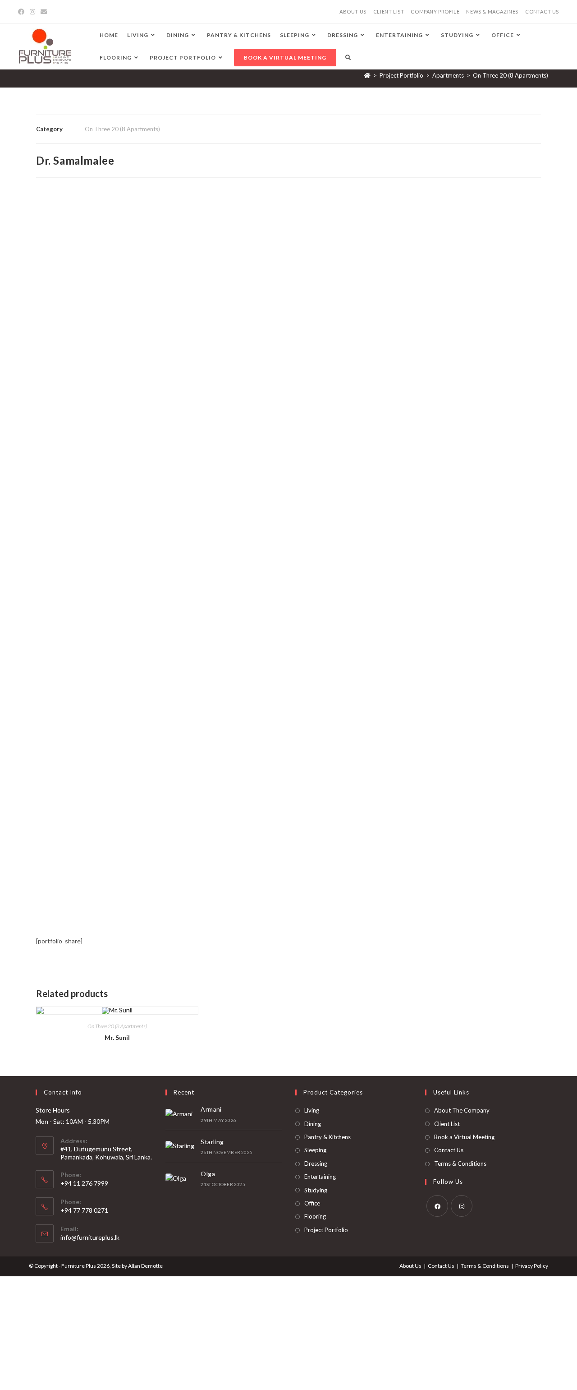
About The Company (462, 1110)
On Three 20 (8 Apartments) (510, 75)
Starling (212, 1141)
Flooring (315, 1216)
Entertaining (320, 1176)
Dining (312, 1123)
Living (311, 1110)
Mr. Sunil (117, 1037)
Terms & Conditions (460, 1163)
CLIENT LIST (388, 11)
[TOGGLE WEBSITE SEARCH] (348, 57)
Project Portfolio (326, 1229)
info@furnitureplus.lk (89, 1237)
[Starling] (180, 1146)
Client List (447, 1123)
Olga (208, 1174)
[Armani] (180, 1113)
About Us (410, 1265)
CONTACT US (542, 11)
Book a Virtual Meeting (464, 1137)
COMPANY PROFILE (435, 11)
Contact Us (448, 1150)
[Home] (367, 75)
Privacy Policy (531, 1265)
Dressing (315, 1163)
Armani (211, 1109)
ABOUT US (352, 11)
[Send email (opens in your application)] (44, 11)
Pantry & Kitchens (327, 1137)
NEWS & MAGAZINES (492, 11)
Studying (315, 1190)
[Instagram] (32, 11)
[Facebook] (22, 11)
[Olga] (180, 1178)
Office (312, 1203)
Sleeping (315, 1150)
